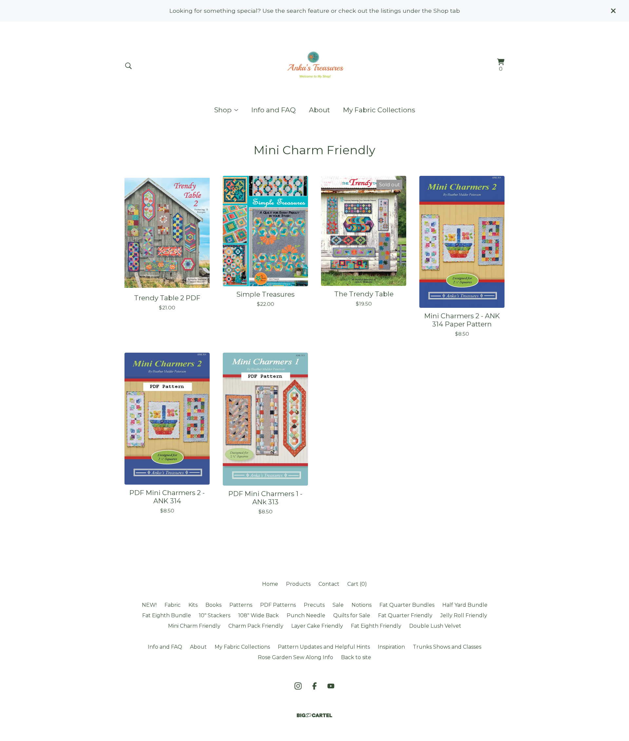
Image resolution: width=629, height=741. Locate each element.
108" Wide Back (258, 615)
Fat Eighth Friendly (376, 626)
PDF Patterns (278, 605)
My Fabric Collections (379, 110)
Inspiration (391, 647)
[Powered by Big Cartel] (314, 715)
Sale (338, 605)
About (319, 110)
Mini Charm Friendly (194, 626)
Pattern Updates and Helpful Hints (324, 647)
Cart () (357, 584)
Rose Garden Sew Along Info (295, 657)
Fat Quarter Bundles (406, 605)
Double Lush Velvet (435, 626)
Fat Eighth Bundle (166, 615)
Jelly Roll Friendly (463, 615)
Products (298, 584)
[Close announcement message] (613, 11)
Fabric (172, 605)
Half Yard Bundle (464, 605)
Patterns (240, 605)
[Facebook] (314, 686)
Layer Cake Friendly (317, 626)
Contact (328, 584)
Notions (362, 605)
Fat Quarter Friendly (405, 615)
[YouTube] (331, 686)
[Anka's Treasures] (314, 65)
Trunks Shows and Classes (447, 647)
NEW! (149, 605)
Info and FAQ (273, 110)
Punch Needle (306, 615)
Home (270, 584)
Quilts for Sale (351, 615)
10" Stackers (214, 615)
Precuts (314, 605)
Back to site (356, 657)
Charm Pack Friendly (255, 626)
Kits (193, 605)
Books (213, 605)
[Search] (128, 66)
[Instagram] (298, 686)
